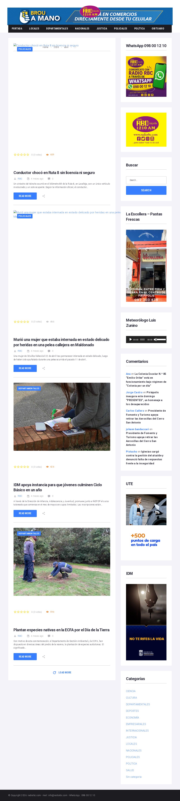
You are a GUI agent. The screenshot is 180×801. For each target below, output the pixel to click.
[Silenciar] (155, 339)
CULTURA (131, 697)
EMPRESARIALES (136, 724)
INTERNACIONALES (137, 730)
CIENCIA (131, 691)
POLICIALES (120, 28)
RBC (20, 179)
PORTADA (17, 28)
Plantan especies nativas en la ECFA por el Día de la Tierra (62, 630)
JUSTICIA (102, 28)
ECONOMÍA (132, 717)
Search (146, 190)
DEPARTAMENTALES (57, 28)
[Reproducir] (130, 339)
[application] (146, 339)
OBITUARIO (158, 28)
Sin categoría (134, 776)
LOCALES (34, 28)
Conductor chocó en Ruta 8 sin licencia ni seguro (54, 172)
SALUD (130, 770)
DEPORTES (132, 711)
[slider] (161, 339)
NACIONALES (82, 28)
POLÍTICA (139, 28)
